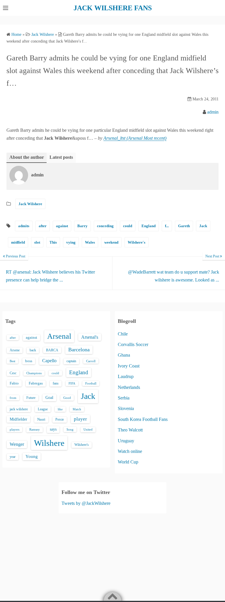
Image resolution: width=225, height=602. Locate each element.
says (53, 429)
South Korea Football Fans (143, 419)
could (127, 226)
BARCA (52, 350)
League (43, 409)
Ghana (124, 355)
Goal (49, 397)
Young (31, 456)
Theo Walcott (130, 429)
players (14, 429)
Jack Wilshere (30, 204)
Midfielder (18, 419)
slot (37, 242)
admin (213, 111)
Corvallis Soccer (133, 344)
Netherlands (129, 387)
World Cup (128, 461)
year (13, 457)
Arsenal (59, 336)
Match (77, 409)
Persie (59, 419)
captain (71, 361)
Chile (123, 333)
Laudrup (126, 376)
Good (67, 397)
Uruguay (126, 440)
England (149, 226)
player (80, 419)
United (88, 429)
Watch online (130, 451)
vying (71, 242)
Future (30, 398)
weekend (111, 242)
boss (28, 361)
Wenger (17, 444)
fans (56, 383)
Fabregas (36, 383)
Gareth (184, 226)
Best (12, 361)
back (33, 350)
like (60, 409)
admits (23, 226)
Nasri (41, 419)
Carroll (91, 361)
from (13, 397)
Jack (203, 226)
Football (90, 383)
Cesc (13, 373)
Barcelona (79, 350)
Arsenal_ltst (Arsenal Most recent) (134, 138)
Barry (82, 226)
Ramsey (34, 429)
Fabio (14, 383)
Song (70, 429)
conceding (105, 226)
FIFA (72, 383)
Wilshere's (136, 242)
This (53, 242)
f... (167, 226)
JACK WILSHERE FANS (113, 8)
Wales (90, 242)
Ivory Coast (128, 365)
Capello (49, 360)
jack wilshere (19, 409)
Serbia (123, 397)
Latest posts (61, 157)
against (62, 226)
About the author (26, 157)
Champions (34, 373)
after (43, 226)
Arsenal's (89, 337)
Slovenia (126, 408)
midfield (18, 242)
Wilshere (49, 443)
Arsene (15, 350)
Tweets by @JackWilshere (86, 503)
